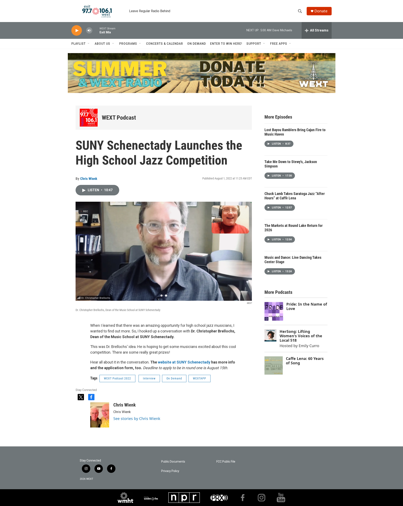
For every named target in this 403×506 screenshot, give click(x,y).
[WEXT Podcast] (89, 118)
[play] (76, 30)
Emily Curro (309, 345)
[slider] (96, 30)
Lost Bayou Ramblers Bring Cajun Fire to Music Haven (295, 132)
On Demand (196, 43)
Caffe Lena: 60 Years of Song (305, 360)
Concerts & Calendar (164, 43)
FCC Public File (225, 461)
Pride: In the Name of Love (306, 306)
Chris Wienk (88, 179)
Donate (320, 11)
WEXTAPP (199, 378)
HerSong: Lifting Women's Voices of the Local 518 (301, 336)
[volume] (89, 30)
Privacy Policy (170, 471)
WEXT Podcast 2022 (117, 378)
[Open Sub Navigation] (88, 43)
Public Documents (173, 461)
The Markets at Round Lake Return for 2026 (293, 227)
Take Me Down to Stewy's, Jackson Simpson (290, 164)
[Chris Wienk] (99, 415)
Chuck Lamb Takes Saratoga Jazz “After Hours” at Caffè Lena (294, 195)
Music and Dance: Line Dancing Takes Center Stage (292, 259)
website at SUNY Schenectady (184, 362)
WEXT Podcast (119, 117)
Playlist (78, 43)
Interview (149, 378)
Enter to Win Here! (226, 43)
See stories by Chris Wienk (136, 418)
